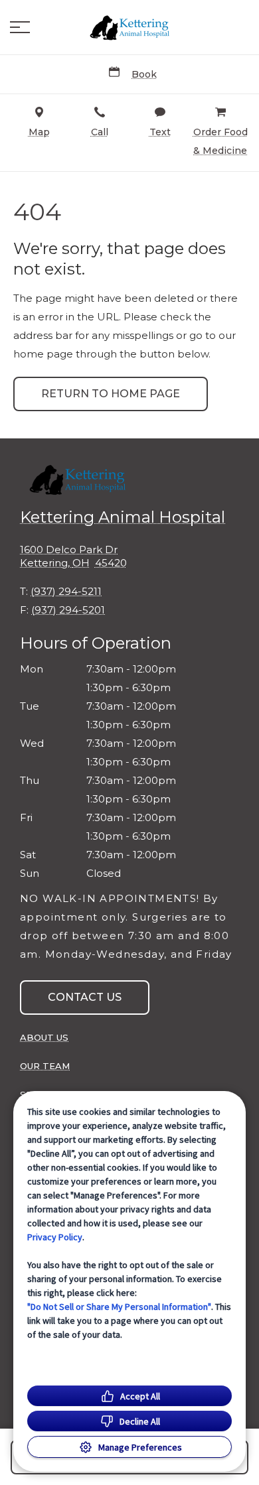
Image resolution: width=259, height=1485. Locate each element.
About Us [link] (44, 1037)
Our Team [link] (45, 1066)
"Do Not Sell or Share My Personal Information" (119, 1307)
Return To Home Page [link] (110, 393)
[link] (129, 27)
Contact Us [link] (85, 997)
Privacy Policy (54, 1237)
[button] (20, 27)
